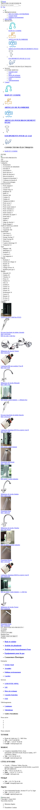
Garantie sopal (13, 72)
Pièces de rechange (14, 75)
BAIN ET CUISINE (11, 151)
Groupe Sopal (13, 16)
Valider (3, 302)
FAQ (10, 79)
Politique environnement (16, 17)
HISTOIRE (8, 19)
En (4, 7)
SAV (10, 73)
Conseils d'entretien (14, 77)
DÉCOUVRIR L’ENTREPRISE (19, 14)
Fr (1, 7)
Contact (7, 82)
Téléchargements (14, 80)
